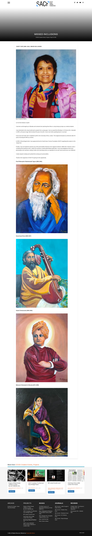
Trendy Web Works (30, 533)
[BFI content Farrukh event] (56, 475)
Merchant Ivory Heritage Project (55, 488)
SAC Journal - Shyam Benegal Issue (61, 519)
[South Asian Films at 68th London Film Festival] (75, 475)
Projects (48, 37)
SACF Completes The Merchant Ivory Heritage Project (30, 512)
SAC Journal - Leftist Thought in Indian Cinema (61, 507)
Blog (10, 488)
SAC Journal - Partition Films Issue (61, 510)
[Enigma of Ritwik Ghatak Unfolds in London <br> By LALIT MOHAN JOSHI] (16, 475)
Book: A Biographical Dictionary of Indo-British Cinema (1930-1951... (45, 512)
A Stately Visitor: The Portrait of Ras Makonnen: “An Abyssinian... (77, 508)
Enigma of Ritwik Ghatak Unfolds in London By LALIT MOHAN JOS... (15, 484)
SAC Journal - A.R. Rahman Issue (61, 516)
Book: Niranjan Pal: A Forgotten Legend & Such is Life (45, 516)
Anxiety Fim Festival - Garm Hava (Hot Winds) (13, 507)
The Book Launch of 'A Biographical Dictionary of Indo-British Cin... (45, 508)
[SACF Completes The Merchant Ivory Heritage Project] (36, 475)
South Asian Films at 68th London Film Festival (28, 517)
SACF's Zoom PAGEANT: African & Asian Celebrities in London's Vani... (29, 524)
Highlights (13, 488)
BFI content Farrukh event (54, 483)
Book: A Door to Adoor (43, 521)
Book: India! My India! (43, 519)
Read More (11, 491)
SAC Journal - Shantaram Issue (61, 513)
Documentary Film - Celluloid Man (77, 512)
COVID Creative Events (41, 37)
